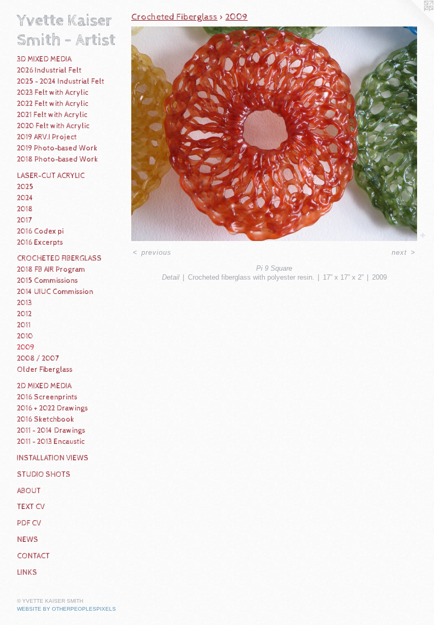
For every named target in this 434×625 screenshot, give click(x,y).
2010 (25, 336)
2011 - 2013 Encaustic (51, 442)
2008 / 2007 (38, 358)
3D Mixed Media (44, 59)
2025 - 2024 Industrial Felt (60, 81)
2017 (24, 220)
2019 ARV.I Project (47, 137)
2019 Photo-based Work (57, 148)
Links (27, 572)
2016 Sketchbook (45, 419)
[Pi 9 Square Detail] (274, 133)
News (27, 539)
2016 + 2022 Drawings (52, 408)
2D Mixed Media (44, 386)
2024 (25, 198)
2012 (24, 314)
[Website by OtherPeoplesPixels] (413, 21)
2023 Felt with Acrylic (52, 92)
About (29, 491)
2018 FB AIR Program (51, 269)
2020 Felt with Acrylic (53, 126)
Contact (33, 556)
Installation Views (52, 458)
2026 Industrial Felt (49, 70)
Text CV (31, 507)
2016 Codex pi (40, 231)
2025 (25, 187)
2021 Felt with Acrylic (52, 115)
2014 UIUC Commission (55, 292)
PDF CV (29, 523)
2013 (24, 303)
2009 (25, 347)
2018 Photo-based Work (57, 159)
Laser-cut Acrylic (51, 176)
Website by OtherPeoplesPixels (66, 609)
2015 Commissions (47, 280)
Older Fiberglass (45, 369)
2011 (24, 325)
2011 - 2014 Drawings (51, 430)
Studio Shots (43, 474)
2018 (25, 209)
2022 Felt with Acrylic (52, 104)
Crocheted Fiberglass (59, 258)
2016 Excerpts (40, 242)
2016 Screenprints (47, 397)
